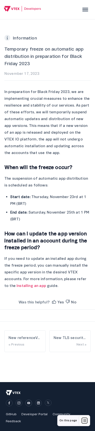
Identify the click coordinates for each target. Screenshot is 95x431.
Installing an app (31, 285)
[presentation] (85, 9)
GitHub (11, 414)
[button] (57, 302)
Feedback (13, 421)
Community (61, 414)
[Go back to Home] (22, 9)
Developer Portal (34, 414)
